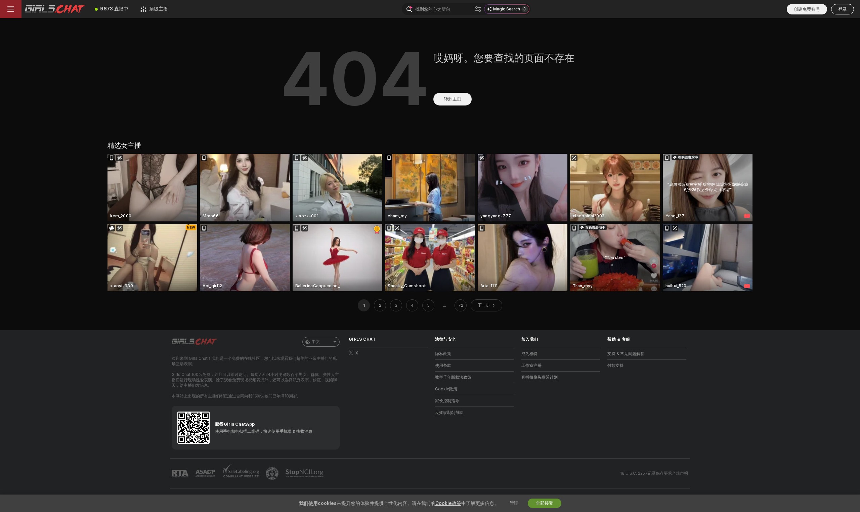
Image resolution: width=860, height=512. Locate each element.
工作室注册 (531, 365)
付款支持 (615, 365)
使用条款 (443, 365)
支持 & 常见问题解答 (625, 353)
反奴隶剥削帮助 (449, 412)
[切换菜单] (11, 9)
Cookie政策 (446, 389)
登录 (842, 9)
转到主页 (452, 98)
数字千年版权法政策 (453, 377)
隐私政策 (443, 353)
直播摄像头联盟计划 (539, 377)
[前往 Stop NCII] (305, 473)
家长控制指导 (447, 400)
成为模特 (529, 353)
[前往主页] (55, 9)
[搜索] (478, 9)
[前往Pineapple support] (273, 473)
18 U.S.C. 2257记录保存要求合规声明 (654, 473)
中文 (316, 341)
